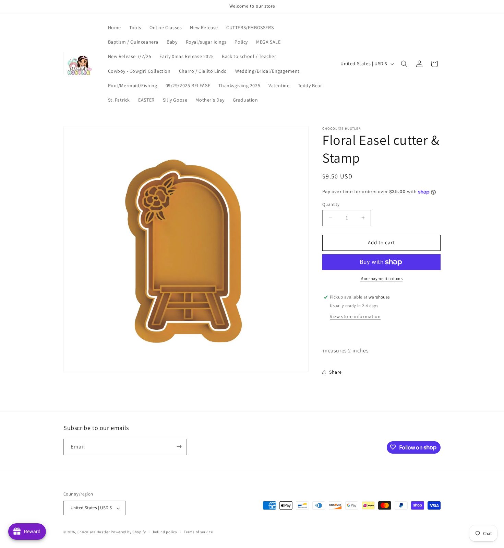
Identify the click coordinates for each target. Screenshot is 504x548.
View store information (355, 316)
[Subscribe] (179, 447)
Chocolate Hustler (93, 532)
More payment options (381, 278)
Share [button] (335, 372)
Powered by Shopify (128, 532)
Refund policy (165, 531)
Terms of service (198, 531)
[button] (404, 63)
